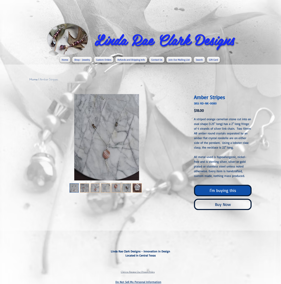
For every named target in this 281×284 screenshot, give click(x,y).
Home (33, 79)
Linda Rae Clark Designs (165, 39)
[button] (82, 60)
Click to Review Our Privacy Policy (138, 272)
